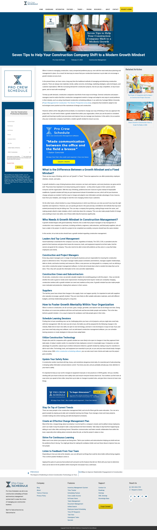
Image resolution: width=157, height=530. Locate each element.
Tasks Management (74, 501)
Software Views (73, 498)
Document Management (75, 504)
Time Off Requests (74, 512)
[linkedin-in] (135, 496)
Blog (38, 487)
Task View (71, 515)
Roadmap (101, 490)
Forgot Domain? (106, 506)
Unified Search (72, 506)
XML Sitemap (102, 496)
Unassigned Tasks (73, 517)
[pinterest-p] (131, 500)
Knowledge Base (103, 498)
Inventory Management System (78, 487)
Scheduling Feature (74, 493)
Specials (70, 520)
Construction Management (97, 60)
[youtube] (146, 496)
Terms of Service (42, 493)
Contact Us (102, 487)
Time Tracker (72, 490)
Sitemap (101, 493)
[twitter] (139, 496)
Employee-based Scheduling (77, 509)
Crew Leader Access (74, 496)
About (39, 490)
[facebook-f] (131, 496)
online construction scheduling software (68, 351)
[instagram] (142, 496)
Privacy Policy (41, 496)
